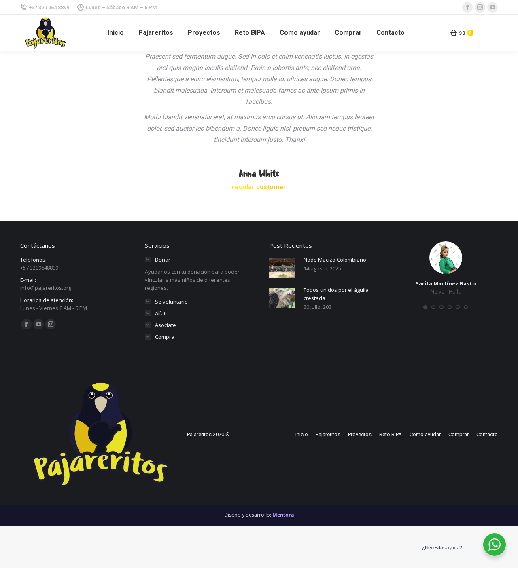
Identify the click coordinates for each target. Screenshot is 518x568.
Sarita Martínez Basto (446, 283)
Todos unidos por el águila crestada (336, 294)
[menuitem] (115, 33)
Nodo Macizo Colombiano (335, 259)
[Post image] (282, 268)
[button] (425, 307)
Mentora (283, 514)
